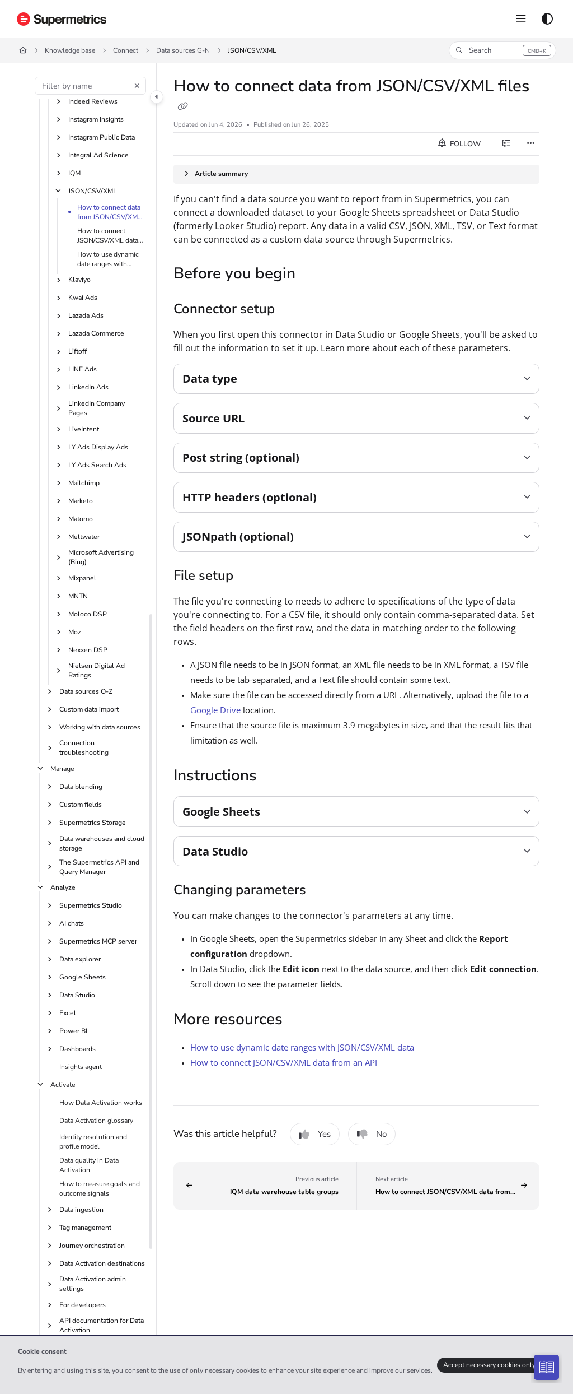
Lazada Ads (86, 315)
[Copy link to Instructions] (274, 777)
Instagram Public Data (101, 137)
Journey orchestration (92, 1245)
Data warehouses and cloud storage (101, 843)
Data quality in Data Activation (89, 1165)
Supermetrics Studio (90, 905)
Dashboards (77, 1048)
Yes (324, 1134)
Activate (63, 1084)
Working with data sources (99, 727)
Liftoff (77, 351)
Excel (67, 1013)
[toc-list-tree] (506, 144)
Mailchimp (84, 482)
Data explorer (80, 959)
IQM (74, 173)
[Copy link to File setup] (251, 577)
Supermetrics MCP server (98, 941)
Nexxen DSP (87, 649)
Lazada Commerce (96, 333)
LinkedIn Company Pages (96, 408)
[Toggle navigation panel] (156, 97)
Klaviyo (79, 279)
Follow (464, 144)
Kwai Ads (82, 297)
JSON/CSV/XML (252, 50)
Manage (62, 768)
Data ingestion (81, 1209)
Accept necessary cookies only (489, 1364)
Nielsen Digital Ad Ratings (96, 670)
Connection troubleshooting (84, 747)
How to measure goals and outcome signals (99, 1188)
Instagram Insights (96, 119)
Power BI (73, 1030)
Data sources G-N (183, 50)
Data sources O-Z (85, 691)
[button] (502, 50)
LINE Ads (82, 369)
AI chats (71, 923)
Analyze (63, 887)
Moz (74, 632)
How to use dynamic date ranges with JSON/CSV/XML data (108, 259)
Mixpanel (82, 578)
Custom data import (89, 709)
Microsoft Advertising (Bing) (101, 557)
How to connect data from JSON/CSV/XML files (109, 212)
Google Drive (215, 709)
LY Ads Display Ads (98, 447)
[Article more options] (530, 144)
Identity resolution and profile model (93, 1141)
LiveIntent (83, 429)
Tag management (85, 1227)
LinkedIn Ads (88, 387)
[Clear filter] (137, 86)
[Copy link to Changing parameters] (323, 891)
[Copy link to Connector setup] (292, 310)
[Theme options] (547, 19)
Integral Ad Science (98, 155)
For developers (82, 1304)
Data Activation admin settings (92, 1284)
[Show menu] (521, 19)
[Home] (61, 19)
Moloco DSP (87, 614)
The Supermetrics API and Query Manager (99, 867)
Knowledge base (70, 50)
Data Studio (77, 995)
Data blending (80, 786)
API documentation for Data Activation (101, 1325)
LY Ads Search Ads (97, 465)
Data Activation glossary (96, 1120)
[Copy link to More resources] (300, 1021)
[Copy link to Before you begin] (313, 275)
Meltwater (84, 536)
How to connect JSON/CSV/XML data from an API (107, 235)
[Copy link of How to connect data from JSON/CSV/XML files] (182, 107)
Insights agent (80, 1066)
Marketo (80, 500)
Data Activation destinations (102, 1263)
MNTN (78, 596)
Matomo (80, 518)
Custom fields (80, 804)
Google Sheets (82, 977)
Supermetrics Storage (92, 822)
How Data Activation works (100, 1102)
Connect (125, 50)
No (381, 1134)
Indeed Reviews (93, 101)
